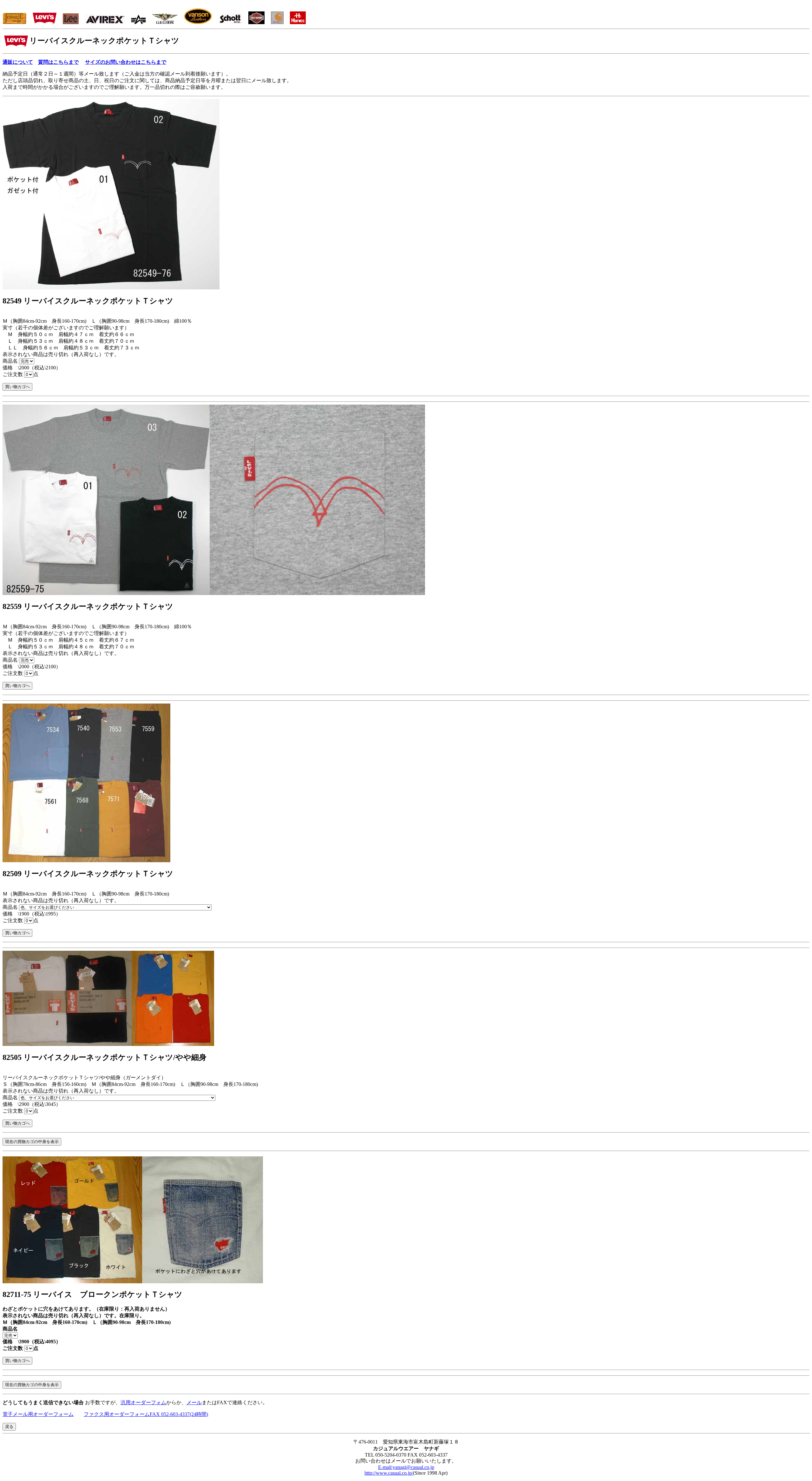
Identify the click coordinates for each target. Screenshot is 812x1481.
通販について (18, 62)
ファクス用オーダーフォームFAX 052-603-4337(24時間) (146, 1414)
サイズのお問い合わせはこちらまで (125, 62)
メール (194, 1402)
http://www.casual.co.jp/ (388, 1473)
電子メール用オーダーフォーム (38, 1414)
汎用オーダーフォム (143, 1402)
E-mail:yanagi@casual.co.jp (406, 1467)
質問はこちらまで (58, 62)
